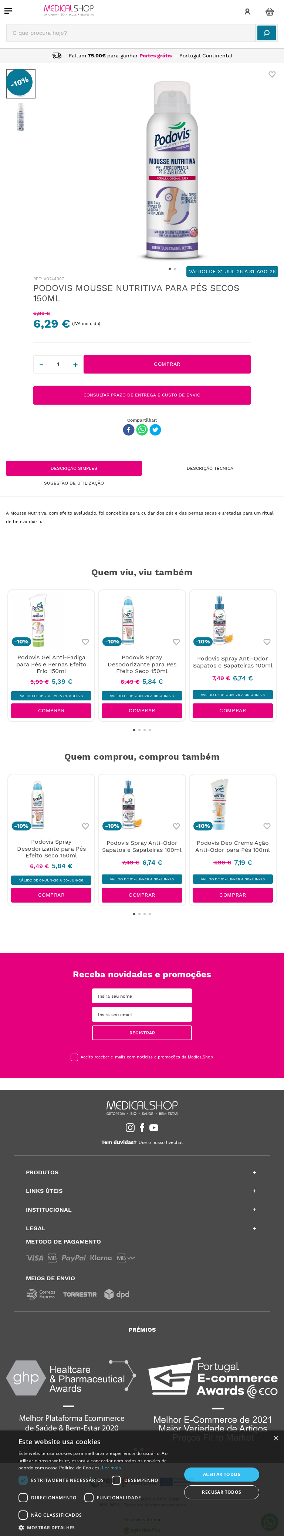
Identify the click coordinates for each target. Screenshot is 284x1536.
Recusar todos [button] (221, 1492)
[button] (97, 1527)
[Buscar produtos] (266, 33)
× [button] (275, 1438)
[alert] (142, 1483)
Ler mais (111, 1468)
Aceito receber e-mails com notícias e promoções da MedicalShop (147, 1057)
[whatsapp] (142, 430)
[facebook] (129, 430)
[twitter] (155, 430)
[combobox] (142, 33)
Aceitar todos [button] (221, 1474)
